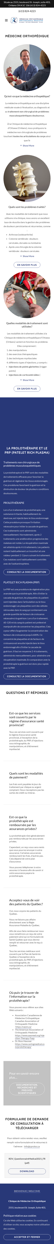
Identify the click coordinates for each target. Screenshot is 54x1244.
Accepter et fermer (27, 1237)
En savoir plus (27, 265)
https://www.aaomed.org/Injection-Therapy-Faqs (29, 1037)
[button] (7, 20)
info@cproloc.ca (32, 1146)
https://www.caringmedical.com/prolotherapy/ (29, 1045)
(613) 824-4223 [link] (27, 11)
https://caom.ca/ (23, 1026)
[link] (27, 20)
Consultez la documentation (26, 572)
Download (27, 1171)
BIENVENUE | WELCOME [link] (27, 1191)
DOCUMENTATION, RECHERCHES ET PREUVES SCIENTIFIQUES (27, 1088)
